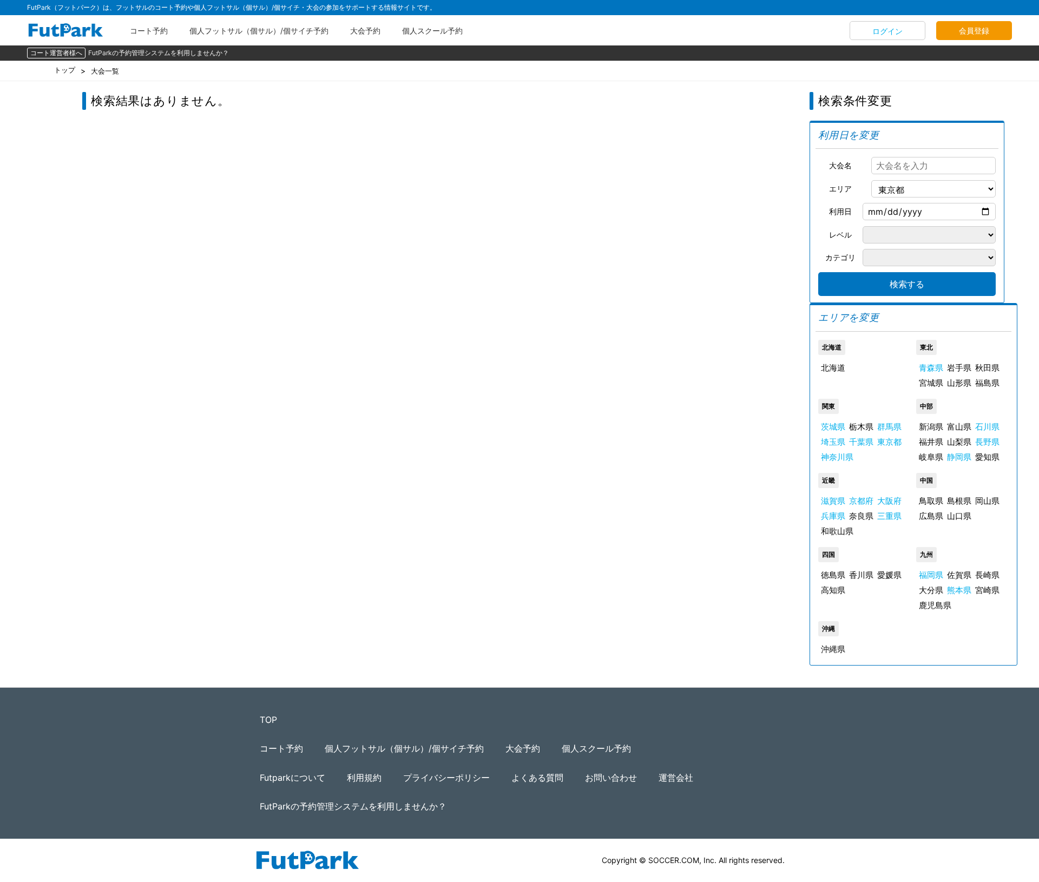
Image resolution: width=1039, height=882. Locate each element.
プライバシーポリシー (446, 777)
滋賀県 (833, 501)
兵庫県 (833, 516)
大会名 (840, 165)
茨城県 (833, 427)
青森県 (931, 368)
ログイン (887, 31)
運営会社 (676, 777)
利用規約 (364, 777)
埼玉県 (833, 442)
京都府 (861, 501)
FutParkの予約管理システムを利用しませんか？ (158, 53)
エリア (840, 188)
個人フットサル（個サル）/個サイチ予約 (258, 30)
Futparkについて (292, 777)
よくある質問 (537, 777)
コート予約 (149, 30)
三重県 (889, 516)
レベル (840, 234)
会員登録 (974, 30)
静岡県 (959, 457)
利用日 (840, 211)
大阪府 (889, 501)
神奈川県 (837, 457)
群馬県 (889, 427)
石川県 (987, 427)
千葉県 (861, 442)
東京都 (889, 442)
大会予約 (365, 30)
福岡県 (931, 575)
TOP (268, 719)
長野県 (987, 442)
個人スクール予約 (432, 30)
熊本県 (959, 590)
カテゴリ (840, 257)
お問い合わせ (611, 777)
